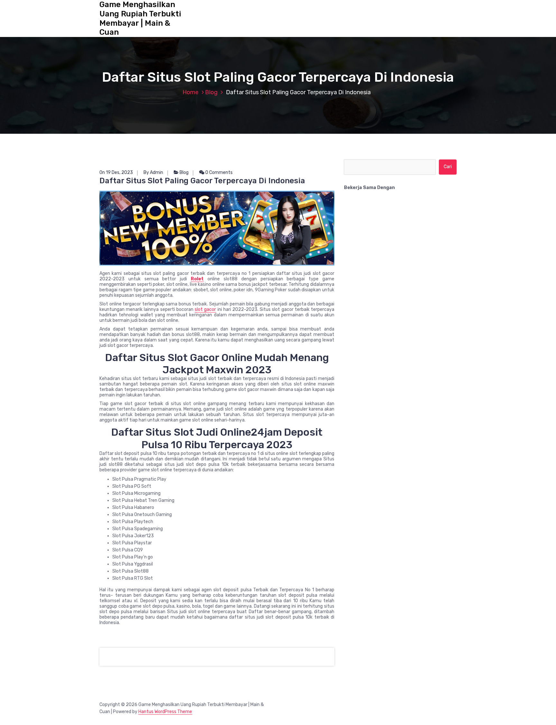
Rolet (197, 279)
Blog (211, 92)
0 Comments (218, 172)
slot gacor (205, 309)
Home (190, 92)
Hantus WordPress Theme (165, 711)
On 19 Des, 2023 (116, 172)
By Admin (153, 172)
